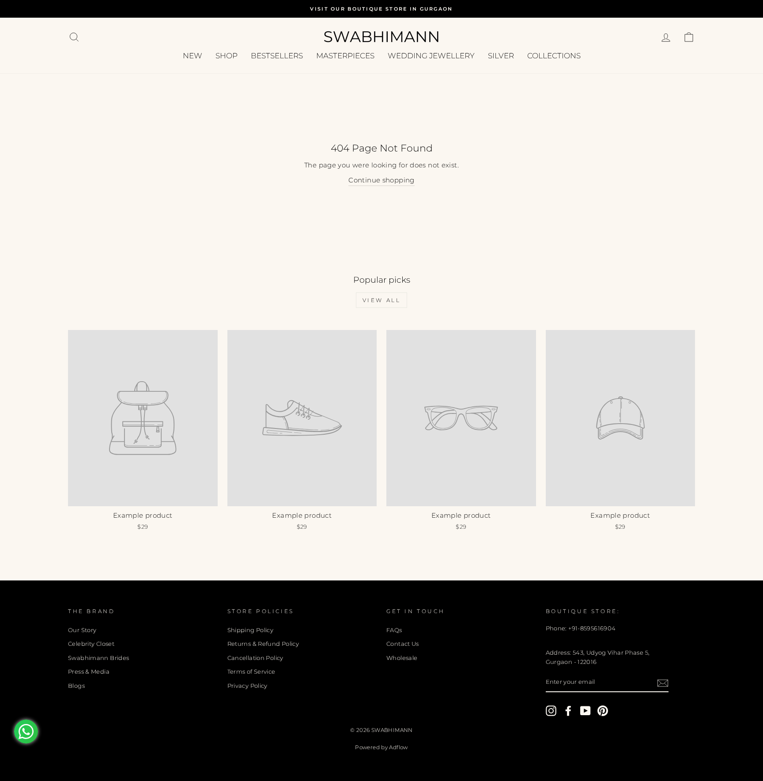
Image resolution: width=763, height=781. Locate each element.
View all (382, 300)
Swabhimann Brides (98, 658)
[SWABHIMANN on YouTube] (585, 710)
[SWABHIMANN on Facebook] (568, 710)
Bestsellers (277, 55)
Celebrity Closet (91, 644)
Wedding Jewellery (431, 55)
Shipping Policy (250, 630)
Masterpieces (345, 55)
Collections (554, 55)
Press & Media (89, 671)
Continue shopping (381, 180)
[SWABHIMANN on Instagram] (551, 710)
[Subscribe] (663, 682)
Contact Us (402, 644)
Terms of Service (251, 671)
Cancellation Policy (255, 658)
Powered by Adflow (381, 747)
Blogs (76, 685)
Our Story (82, 630)
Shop (226, 55)
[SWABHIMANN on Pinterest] (602, 710)
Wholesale (401, 658)
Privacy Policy (247, 685)
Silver (501, 55)
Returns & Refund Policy (263, 644)
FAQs (394, 630)
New (192, 55)
